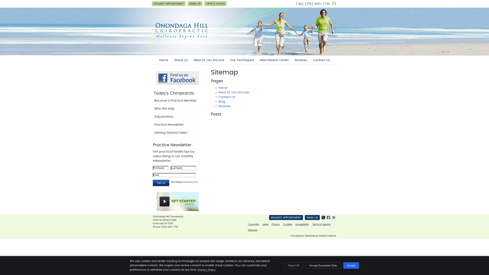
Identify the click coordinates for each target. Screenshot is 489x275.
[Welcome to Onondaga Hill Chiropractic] (181, 38)
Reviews (301, 60)
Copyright (253, 224)
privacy (194, 182)
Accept (351, 265)
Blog (222, 101)
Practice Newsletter (169, 124)
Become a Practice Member (175, 100)
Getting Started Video (170, 132)
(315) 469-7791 (317, 4)
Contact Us (321, 60)
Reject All (293, 265)
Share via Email (334, 217)
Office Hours (215, 3)
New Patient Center (274, 60)
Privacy (276, 224)
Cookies (287, 224)
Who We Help (164, 108)
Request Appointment (169, 3)
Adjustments (163, 116)
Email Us (195, 3)
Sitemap (252, 230)
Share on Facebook (329, 217)
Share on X (324, 217)
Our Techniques (242, 60)
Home (163, 60)
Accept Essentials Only (323, 265)
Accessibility (302, 224)
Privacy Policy (207, 270)
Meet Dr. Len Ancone (209, 60)
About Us (181, 60)
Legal (265, 224)
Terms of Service (321, 224)
